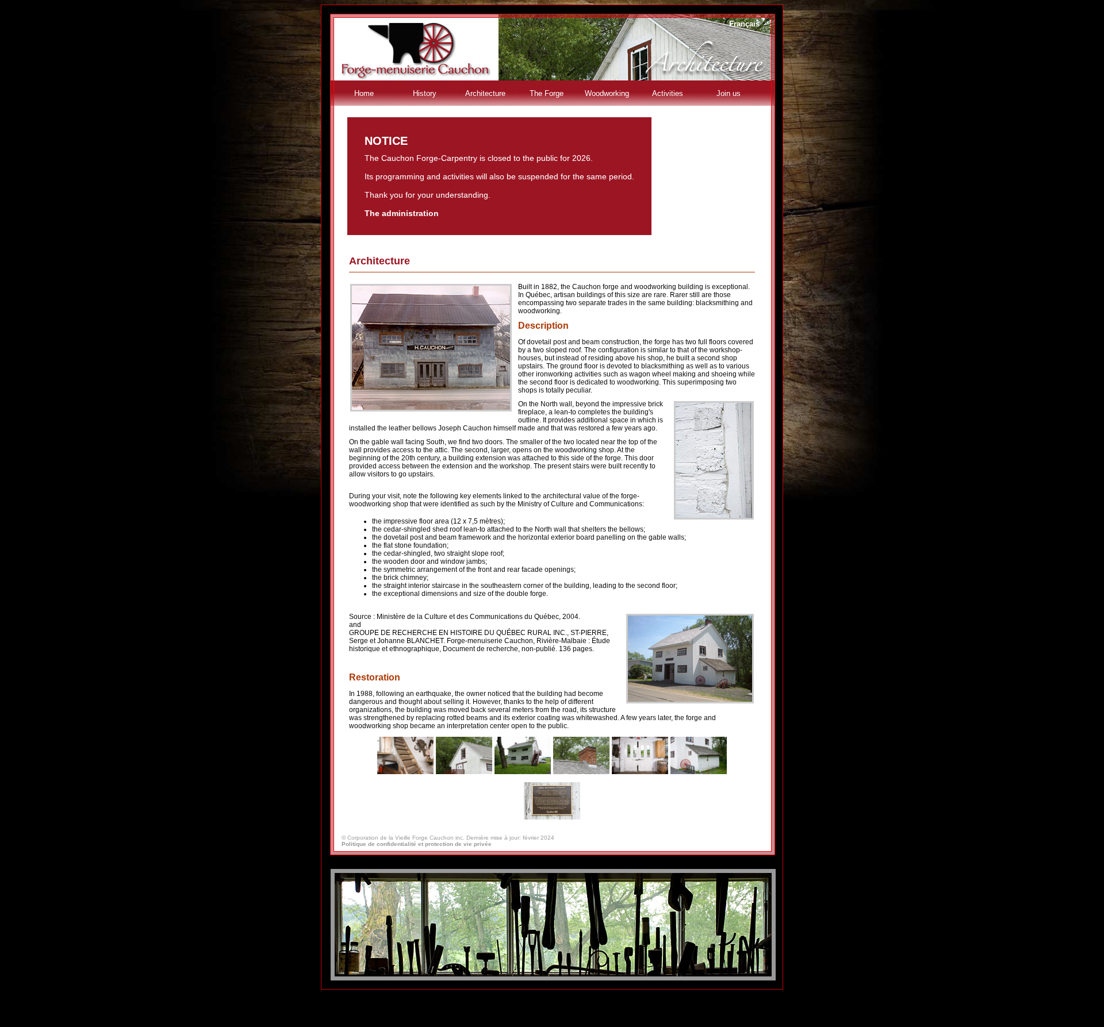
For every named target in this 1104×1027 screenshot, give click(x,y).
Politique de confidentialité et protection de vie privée (417, 844)
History (424, 93)
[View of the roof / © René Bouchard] (464, 772)
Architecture (485, 93)
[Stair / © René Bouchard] (405, 772)
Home (364, 93)
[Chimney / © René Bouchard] (581, 772)
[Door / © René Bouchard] (640, 772)
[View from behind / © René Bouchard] (522, 772)
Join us (728, 93)
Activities (667, 93)
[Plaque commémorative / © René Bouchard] (552, 817)
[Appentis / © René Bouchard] (698, 772)
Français (744, 24)
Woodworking (607, 93)
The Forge (547, 93)
